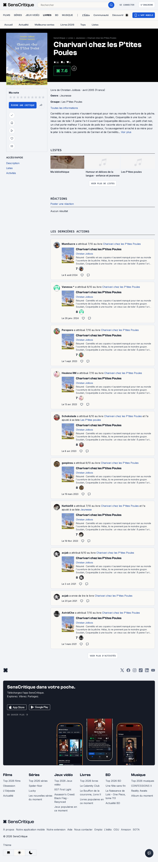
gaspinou (67, 462)
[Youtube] (153, 671)
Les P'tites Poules (72, 101)
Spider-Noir (35, 785)
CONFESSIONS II (141, 785)
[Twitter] (122, 671)
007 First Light (62, 789)
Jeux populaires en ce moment (65, 808)
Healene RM (69, 373)
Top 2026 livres (89, 780)
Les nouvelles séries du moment (40, 797)
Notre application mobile (30, 829)
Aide (69, 829)
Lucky (32, 790)
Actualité (8, 795)
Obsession (9, 785)
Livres (70, 38)
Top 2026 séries (38, 780)
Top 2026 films (12, 780)
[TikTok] (141, 671)
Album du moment (142, 795)
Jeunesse (80, 38)
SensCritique (59, 38)
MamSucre (68, 243)
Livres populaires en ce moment (92, 801)
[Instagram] (134, 671)
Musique (138, 775)
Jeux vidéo (63, 775)
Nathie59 (67, 505)
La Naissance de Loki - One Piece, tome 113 (116, 794)
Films (7, 775)
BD (108, 775)
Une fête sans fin (116, 785)
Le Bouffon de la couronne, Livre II (90, 792)
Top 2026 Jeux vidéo (63, 782)
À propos (8, 829)
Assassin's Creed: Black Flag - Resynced (64, 798)
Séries (34, 775)
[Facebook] (128, 671)
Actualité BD (113, 803)
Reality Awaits (139, 790)
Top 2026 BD (113, 780)
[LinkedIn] (147, 671)
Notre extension (56, 829)
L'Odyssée (9, 790)
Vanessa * (68, 286)
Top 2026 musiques (142, 780)
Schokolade (69, 416)
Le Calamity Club (90, 785)
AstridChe (68, 612)
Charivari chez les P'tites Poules (101, 38)
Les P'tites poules (90, 419)
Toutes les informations (64, 107)
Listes (56, 150)
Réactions (58, 198)
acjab (65, 552)
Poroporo (67, 330)
